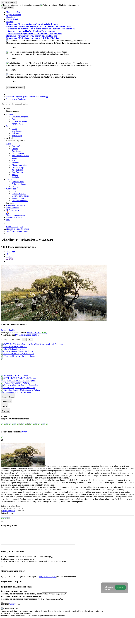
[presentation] (70, 261)
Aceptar (120, 587)
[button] (13, 12)
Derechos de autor (56, 616)
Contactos (26, 613)
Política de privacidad (40, 616)
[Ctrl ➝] (14, 376)
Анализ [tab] (9, 259)
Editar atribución (8, 330)
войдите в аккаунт (47, 576)
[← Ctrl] (18, 356)
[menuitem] (46, 97)
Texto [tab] (9, 256)
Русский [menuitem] (10, 97)
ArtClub (15, 139)
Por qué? (25, 432)
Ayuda (4, 613)
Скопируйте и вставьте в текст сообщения (20, 599)
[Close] (27, 104)
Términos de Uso (23, 616)
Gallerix (12, 604)
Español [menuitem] (24, 97)
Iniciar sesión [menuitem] (11, 99)
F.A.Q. (10, 613)
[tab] (10, 252)
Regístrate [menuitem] (22, 99)
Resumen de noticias (15, 87)
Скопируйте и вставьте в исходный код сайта (21, 594)
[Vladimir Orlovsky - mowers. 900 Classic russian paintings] (54, 320)
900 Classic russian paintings (27, 335)
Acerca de (17, 613)
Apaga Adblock (8, 511)
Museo (12, 109)
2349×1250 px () (37, 332)
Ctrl (24, 340)
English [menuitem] (17, 97)
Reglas (13, 616)
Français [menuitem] (31, 97)
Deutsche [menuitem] (40, 97)
